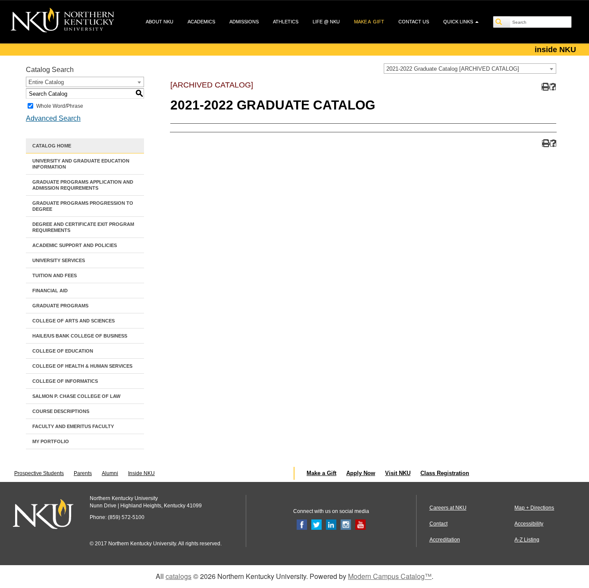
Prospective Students (39, 473)
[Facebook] (301, 524)
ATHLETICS (285, 21)
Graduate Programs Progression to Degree (82, 206)
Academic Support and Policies (74, 245)
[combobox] (470, 68)
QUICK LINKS (458, 21)
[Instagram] (345, 524)
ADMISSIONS (244, 21)
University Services (58, 260)
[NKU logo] (62, 21)
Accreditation (444, 540)
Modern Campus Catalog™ (390, 576)
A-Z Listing (526, 540)
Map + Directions (534, 508)
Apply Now (360, 473)
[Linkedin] (331, 524)
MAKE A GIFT (369, 21)
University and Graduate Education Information (80, 163)
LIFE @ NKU (326, 21)
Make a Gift (321, 473)
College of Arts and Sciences (73, 320)
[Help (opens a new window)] (553, 87)
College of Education (62, 350)
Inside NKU (141, 473)
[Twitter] (316, 524)
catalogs (178, 576)
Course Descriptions (60, 411)
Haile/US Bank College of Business (79, 335)
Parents (83, 473)
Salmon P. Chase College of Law (76, 396)
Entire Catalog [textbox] (46, 82)
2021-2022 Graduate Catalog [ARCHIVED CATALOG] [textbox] (452, 69)
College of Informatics (65, 381)
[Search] (502, 22)
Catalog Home (51, 145)
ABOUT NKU (159, 21)
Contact (438, 524)
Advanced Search (53, 118)
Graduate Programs (60, 305)
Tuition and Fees (54, 275)
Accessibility (528, 524)
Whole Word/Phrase (59, 106)
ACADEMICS (201, 21)
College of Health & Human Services (82, 366)
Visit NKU (397, 473)
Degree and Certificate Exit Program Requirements (83, 227)
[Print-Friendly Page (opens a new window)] (545, 87)
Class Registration (444, 473)
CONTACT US (413, 21)
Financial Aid (50, 290)
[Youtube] (360, 524)
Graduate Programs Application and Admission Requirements (82, 185)
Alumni (110, 473)
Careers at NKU (448, 508)
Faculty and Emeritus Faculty (73, 426)
